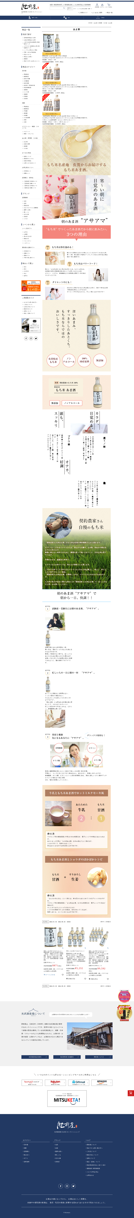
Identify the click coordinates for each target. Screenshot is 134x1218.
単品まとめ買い (28, 56)
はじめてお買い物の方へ (30, 302)
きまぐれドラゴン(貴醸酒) (31, 207)
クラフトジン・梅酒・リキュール (30, 127)
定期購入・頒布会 (27, 177)
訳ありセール (27, 54)
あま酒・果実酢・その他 (100, 23)
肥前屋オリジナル (29, 158)
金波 (25, 203)
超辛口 (26, 275)
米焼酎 (26, 115)
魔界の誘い (58, 1151)
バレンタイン (27, 241)
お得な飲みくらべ (27, 167)
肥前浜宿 (26, 205)
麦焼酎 (26, 113)
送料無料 (27, 1162)
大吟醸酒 (26, 81)
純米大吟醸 (27, 78)
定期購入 (27, 1151)
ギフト (74, 8)
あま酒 (26, 141)
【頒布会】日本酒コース (30, 185)
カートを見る (108, 7)
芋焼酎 (26, 111)
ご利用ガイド (83, 12)
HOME (90, 23)
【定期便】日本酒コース (30, 181)
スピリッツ (27, 131)
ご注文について (28, 304)
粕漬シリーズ (27, 156)
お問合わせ (90, 1175)
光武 (25, 201)
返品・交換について (29, 313)
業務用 (26, 58)
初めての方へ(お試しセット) (31, 61)
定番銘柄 (25, 197)
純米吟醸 (26, 83)
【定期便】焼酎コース (30, 183)
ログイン (102, 7)
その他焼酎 (27, 117)
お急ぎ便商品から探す (30, 40)
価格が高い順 (61, 921)
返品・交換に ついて (93, 1162)
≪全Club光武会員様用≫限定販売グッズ (32, 43)
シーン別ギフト (27, 228)
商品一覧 (110, 12)
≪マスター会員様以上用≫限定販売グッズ (32, 46)
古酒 (25, 122)
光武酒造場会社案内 (35, 1057)
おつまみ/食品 (26, 153)
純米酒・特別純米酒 (29, 85)
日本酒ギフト (27, 251)
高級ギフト (27, 255)
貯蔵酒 (26, 96)
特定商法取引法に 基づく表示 (96, 1165)
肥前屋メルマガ (99, 1057)
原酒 (25, 119)
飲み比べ (27, 1155)
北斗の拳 (26, 214)
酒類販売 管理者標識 (93, 1168)
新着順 (69, 921)
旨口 (25, 269)
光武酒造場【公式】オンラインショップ (67, 1132)
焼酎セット (27, 173)
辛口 (25, 273)
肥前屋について (92, 1144)
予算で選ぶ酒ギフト (29, 257)
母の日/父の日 (28, 236)
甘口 (25, 266)
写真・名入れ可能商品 (30, 52)
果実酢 (26, 146)
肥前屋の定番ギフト (28, 247)
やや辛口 (26, 271)
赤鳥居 (26, 216)
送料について (27, 311)
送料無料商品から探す (30, 37)
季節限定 (26, 74)
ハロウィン (27, 243)
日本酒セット (27, 171)
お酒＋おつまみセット (30, 163)
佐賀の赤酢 (27, 144)
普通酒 (26, 89)
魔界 (89, 8)
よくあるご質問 (97, 12)
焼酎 (23, 103)
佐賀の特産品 (27, 160)
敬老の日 (26, 238)
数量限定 (26, 76)
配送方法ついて (28, 309)
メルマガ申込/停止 (93, 1172)
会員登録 (97, 7)
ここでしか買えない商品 (30, 50)
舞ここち (26, 212)
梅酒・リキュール (29, 133)
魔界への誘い (27, 210)
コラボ (26, 218)
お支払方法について (29, 306)
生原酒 (26, 98)
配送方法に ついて (93, 1155)
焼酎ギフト (27, 253)
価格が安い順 (53, 921)
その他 (26, 148)
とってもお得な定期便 (82, 8)
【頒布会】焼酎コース (30, 187)
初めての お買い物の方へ (95, 1148)
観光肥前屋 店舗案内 (67, 1057)
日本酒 (24, 71)
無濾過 (26, 94)
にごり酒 (26, 92)
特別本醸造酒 (27, 87)
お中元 (26, 232)
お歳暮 (26, 234)
